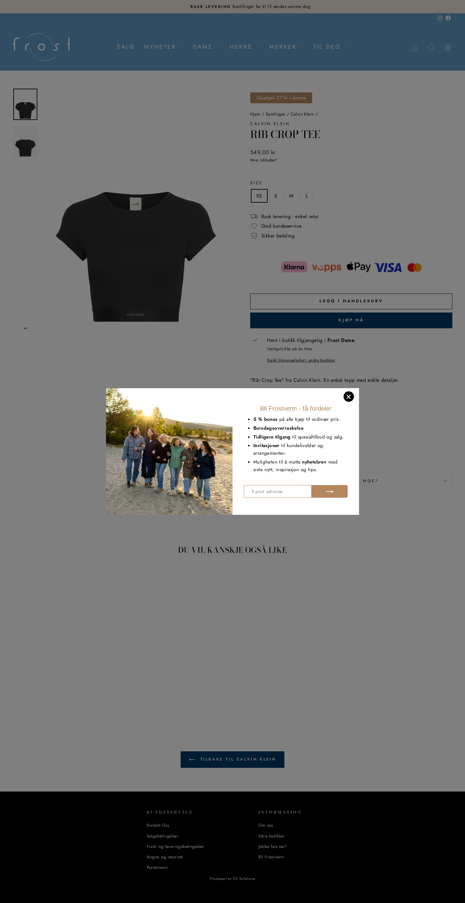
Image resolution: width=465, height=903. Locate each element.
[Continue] (329, 491)
